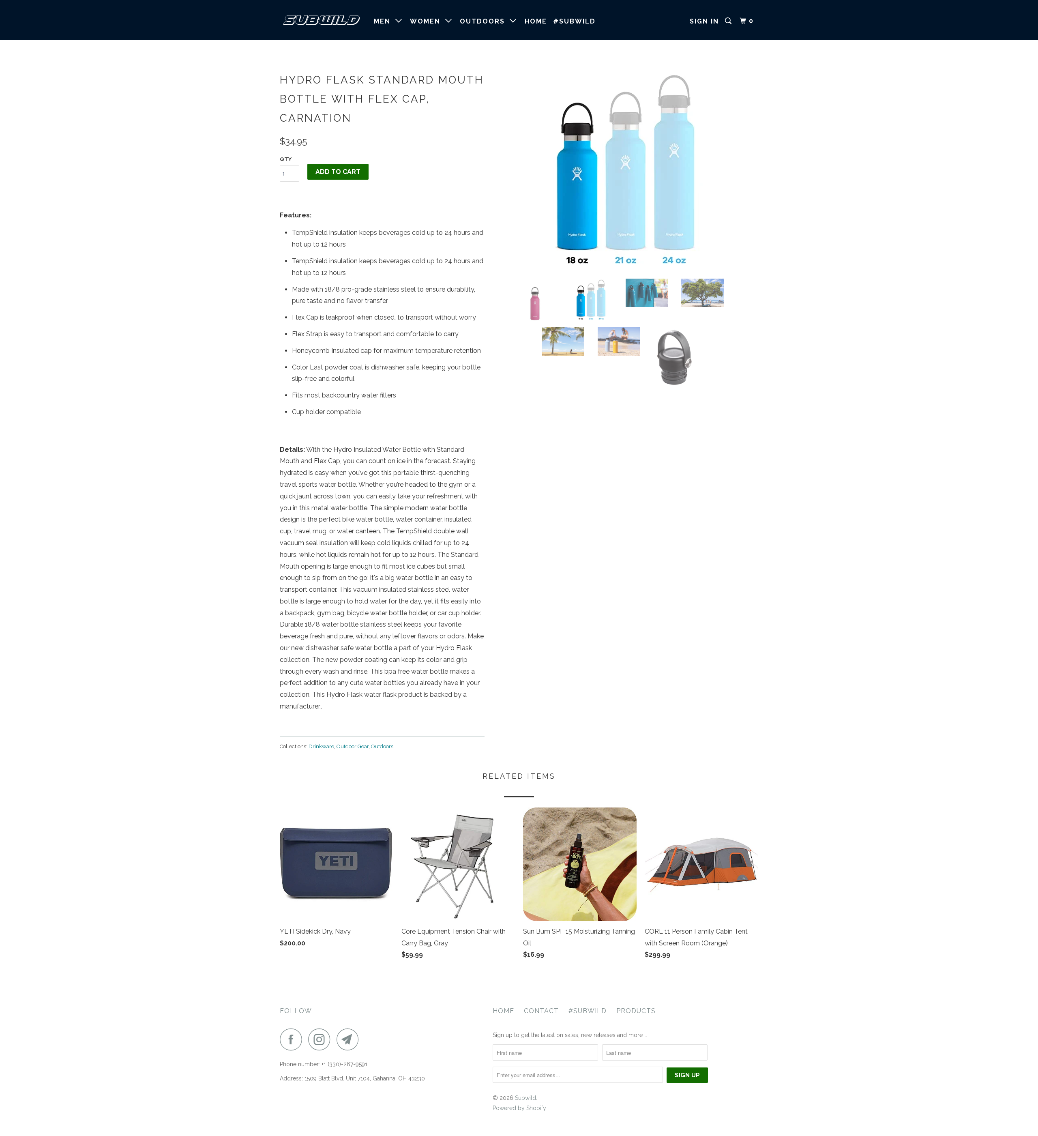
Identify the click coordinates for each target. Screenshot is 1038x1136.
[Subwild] (321, 20)
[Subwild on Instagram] (321, 1039)
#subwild (574, 21)
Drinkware (321, 746)
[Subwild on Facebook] (293, 1039)
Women (427, 21)
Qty (286, 159)
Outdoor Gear (353, 746)
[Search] (729, 21)
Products (636, 1011)
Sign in (704, 21)
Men (384, 21)
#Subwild (587, 1011)
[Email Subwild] (350, 1039)
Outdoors (485, 21)
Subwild (525, 1098)
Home (536, 21)
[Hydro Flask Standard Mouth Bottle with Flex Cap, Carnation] (625, 171)
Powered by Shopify (519, 1108)
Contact (541, 1011)
